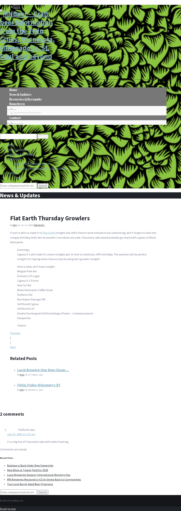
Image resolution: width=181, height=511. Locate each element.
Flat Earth (49, 232)
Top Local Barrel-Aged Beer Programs (30, 484)
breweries (39, 225)
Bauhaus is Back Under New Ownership (30, 465)
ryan (22, 375)
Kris (15, 225)
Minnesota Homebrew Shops (27, 108)
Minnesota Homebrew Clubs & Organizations (34, 113)
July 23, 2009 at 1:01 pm (21, 434)
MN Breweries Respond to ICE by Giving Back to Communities (44, 479)
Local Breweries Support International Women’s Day (38, 475)
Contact (15, 118)
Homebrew (17, 104)
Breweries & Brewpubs (20, 154)
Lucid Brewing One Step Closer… (43, 370)
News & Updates (17, 149)
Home (10, 145)
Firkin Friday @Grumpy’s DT (38, 385)
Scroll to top (8, 508)
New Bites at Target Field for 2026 (27, 470)
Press (18, 123)
